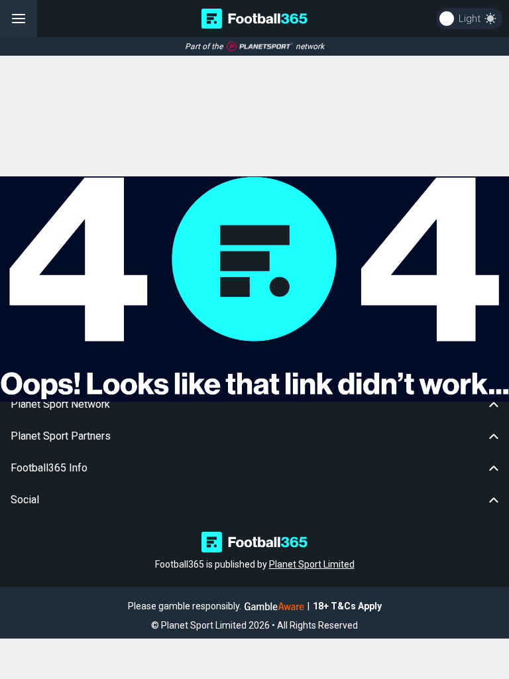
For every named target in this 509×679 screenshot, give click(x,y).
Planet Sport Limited (312, 564)
